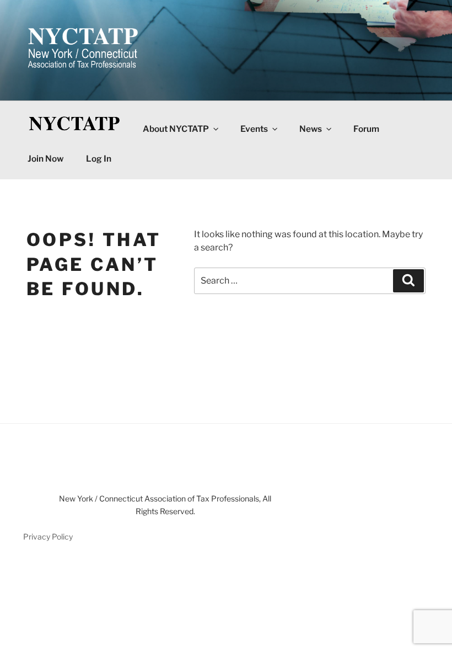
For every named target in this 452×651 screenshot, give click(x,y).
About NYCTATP (176, 129)
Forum (366, 129)
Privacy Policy (48, 536)
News (310, 129)
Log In (98, 158)
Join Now (45, 158)
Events (254, 129)
